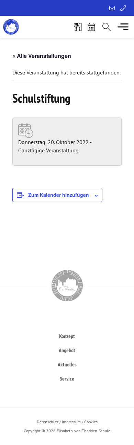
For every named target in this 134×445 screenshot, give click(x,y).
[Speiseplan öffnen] (78, 27)
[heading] (67, 336)
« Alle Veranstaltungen (41, 56)
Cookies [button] (91, 421)
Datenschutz (47, 421)
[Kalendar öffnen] (91, 27)
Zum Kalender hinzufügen (58, 194)
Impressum (71, 421)
